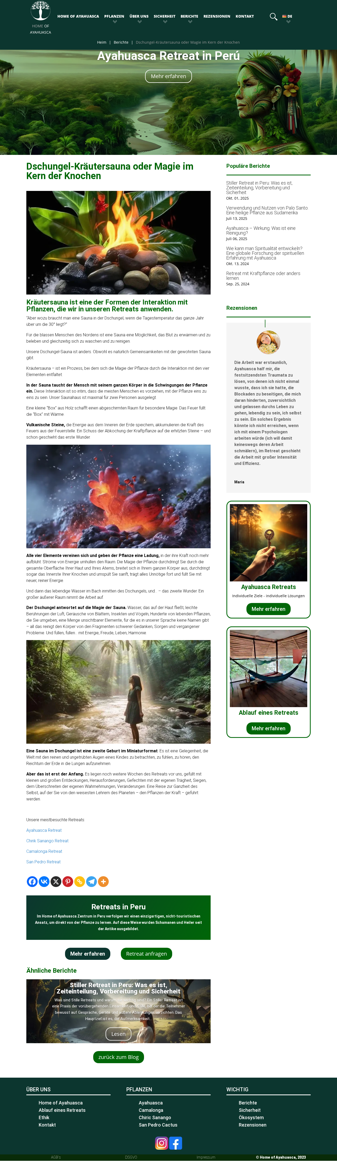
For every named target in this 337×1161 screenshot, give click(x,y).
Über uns (139, 16)
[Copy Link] (79, 881)
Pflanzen (114, 16)
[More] (103, 881)
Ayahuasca (151, 1103)
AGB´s (56, 1157)
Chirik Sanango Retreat (47, 840)
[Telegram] (91, 881)
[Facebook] (32, 881)
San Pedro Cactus (158, 1125)
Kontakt (245, 16)
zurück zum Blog (118, 1057)
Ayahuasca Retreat (44, 830)
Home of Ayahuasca (78, 16)
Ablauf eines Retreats (62, 1110)
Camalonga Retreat (44, 851)
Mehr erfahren (168, 76)
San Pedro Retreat (43, 861)
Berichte (189, 16)
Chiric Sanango (155, 1117)
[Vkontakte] (44, 881)
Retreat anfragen (146, 953)
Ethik (44, 1117)
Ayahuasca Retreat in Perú (168, 56)
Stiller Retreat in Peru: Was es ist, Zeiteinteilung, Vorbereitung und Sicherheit (118, 988)
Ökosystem (251, 1117)
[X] (56, 881)
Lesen (118, 1033)
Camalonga (151, 1110)
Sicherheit (164, 16)
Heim (101, 42)
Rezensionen (217, 16)
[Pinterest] (67, 881)
